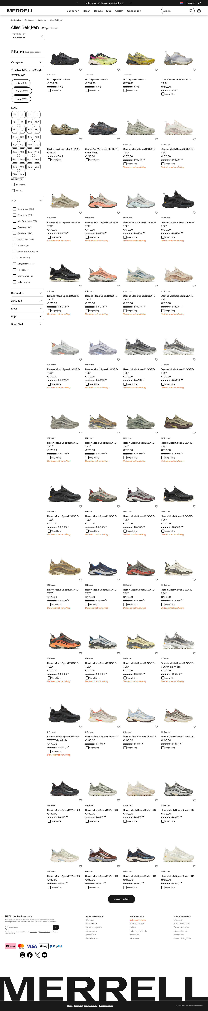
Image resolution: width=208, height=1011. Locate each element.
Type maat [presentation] (18, 75)
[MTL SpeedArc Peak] (64, 54)
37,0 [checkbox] (22, 129)
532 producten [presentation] (49, 28)
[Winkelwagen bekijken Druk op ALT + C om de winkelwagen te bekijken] (199, 11)
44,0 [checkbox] (37, 152)
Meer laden (122, 899)
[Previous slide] (77, 3)
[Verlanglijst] (199, 3)
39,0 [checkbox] (22, 137)
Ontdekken (134, 10)
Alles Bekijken (25, 27)
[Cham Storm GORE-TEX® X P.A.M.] (178, 54)
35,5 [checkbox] (37, 122)
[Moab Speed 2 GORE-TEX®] (140, 124)
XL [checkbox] (15, 122)
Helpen (191, 3)
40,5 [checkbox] (14, 144)
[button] (27, 62)
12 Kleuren (127, 144)
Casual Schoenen (181, 927)
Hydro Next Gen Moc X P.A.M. (63, 149)
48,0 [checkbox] (22, 167)
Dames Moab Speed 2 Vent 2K (102, 736)
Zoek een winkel (137, 923)
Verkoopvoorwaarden (44, 932)
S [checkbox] (22, 114)
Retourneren (91, 923)
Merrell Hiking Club (182, 938)
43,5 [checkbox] (30, 152)
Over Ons (178, 920)
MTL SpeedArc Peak (58, 79)
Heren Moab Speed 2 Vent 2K (177, 736)
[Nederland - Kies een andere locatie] (181, 3)
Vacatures (134, 938)
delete (133, 927)
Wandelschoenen (181, 923)
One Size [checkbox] (22, 175)
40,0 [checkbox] (37, 137)
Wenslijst (80, 69)
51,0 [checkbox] (15, 174)
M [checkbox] (30, 114)
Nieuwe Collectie (181, 931)
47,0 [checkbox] (15, 167)
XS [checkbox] (15, 114)
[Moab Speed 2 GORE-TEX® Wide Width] (178, 638)
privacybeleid (33, 932)
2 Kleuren (165, 365)
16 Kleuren (51, 438)
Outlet (119, 10)
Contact (90, 920)
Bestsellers (179, 935)
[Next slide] (130, 3)
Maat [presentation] (14, 107)
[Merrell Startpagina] (20, 10)
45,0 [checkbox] (22, 159)
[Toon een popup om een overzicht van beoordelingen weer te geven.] (144, 160)
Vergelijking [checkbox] (56, 90)
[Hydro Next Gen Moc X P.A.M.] (64, 124)
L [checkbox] (37, 114)
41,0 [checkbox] (22, 144)
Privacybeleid (78, 1006)
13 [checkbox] (22, 122)
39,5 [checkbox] (30, 137)
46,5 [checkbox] (37, 159)
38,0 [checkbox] (37, 129)
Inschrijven (91, 935)
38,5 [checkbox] (15, 137)
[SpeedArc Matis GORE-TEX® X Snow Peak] (102, 124)
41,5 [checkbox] (30, 144)
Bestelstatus (92, 938)
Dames (98, 10)
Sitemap (69, 1006)
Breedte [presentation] (17, 179)
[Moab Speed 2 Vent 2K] (102, 712)
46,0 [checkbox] (29, 159)
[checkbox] (27, 184)
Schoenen (73, 10)
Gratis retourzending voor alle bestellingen (104, 3)
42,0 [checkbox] (37, 144)
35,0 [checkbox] (30, 122)
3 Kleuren (51, 75)
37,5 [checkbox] (30, 129)
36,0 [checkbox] (14, 129)
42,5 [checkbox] (15, 152)
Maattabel (134, 935)
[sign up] (56, 927)
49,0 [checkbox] (29, 167)
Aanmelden (91, 931)
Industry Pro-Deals (138, 931)
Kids (109, 10)
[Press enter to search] (191, 11)
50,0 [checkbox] (37, 167)
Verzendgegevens (94, 927)
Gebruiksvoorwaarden (10, 933)
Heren (86, 10)
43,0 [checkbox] (22, 152)
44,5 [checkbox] (14, 159)
